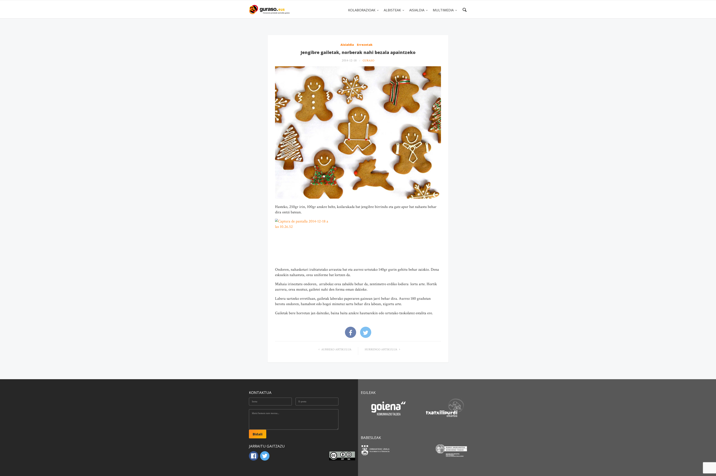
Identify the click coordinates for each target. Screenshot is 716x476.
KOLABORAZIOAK (362, 10)
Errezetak (365, 44)
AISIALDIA (417, 10)
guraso (368, 61)
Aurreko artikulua (336, 349)
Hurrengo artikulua (381, 349)
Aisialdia (347, 44)
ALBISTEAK (393, 10)
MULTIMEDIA (444, 10)
